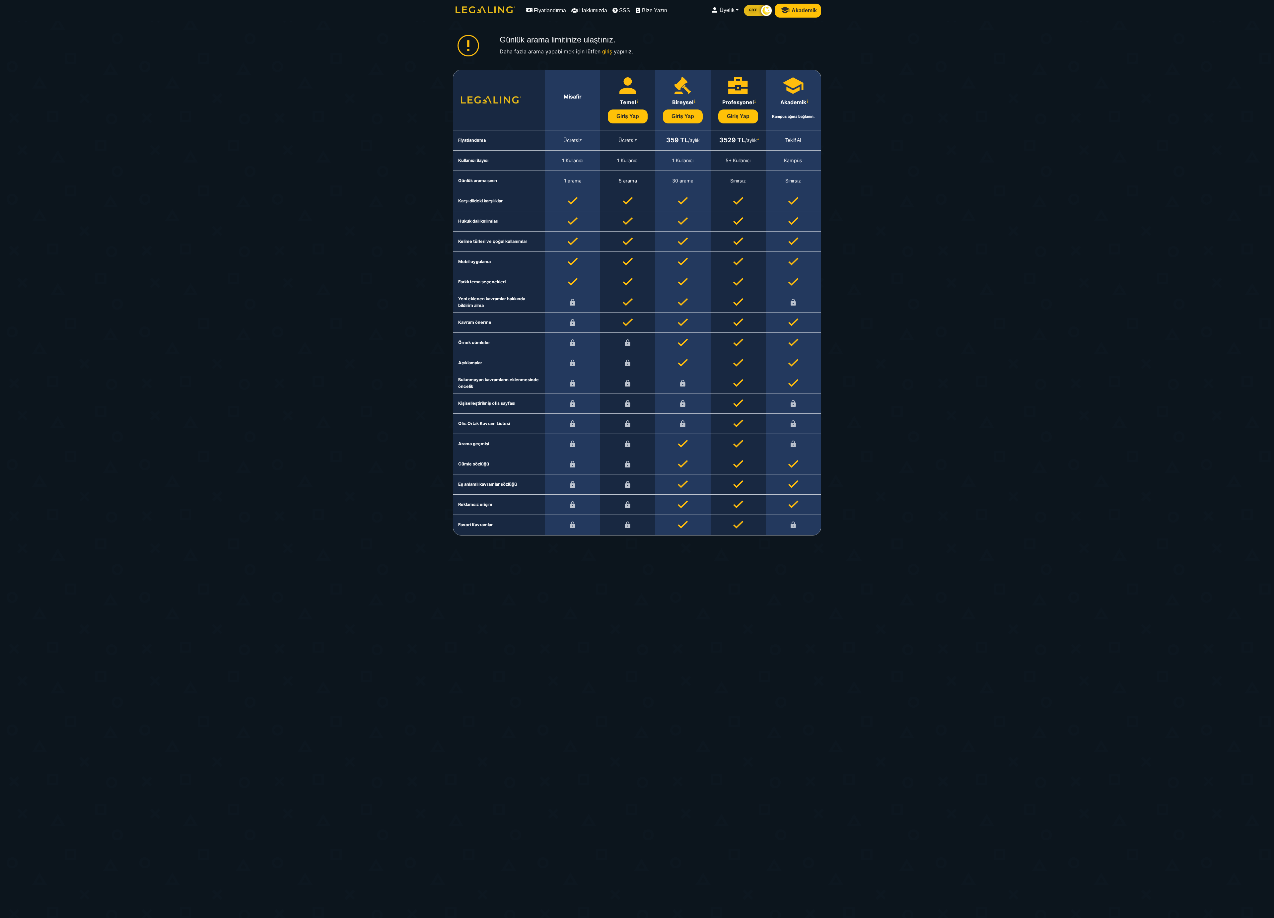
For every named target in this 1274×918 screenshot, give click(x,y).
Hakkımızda (592, 10)
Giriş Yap (627, 116)
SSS (624, 10)
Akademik (804, 10)
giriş (607, 51)
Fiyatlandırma (549, 10)
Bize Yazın (654, 10)
